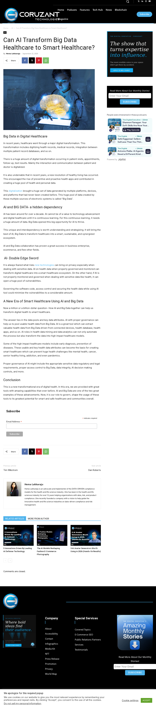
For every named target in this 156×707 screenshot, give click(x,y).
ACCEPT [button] (146, 700)
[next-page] (10, 560)
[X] (32, 60)
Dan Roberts (94, 470)
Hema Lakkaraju (13, 53)
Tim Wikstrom (10, 470)
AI (12, 28)
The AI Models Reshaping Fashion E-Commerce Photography (48, 551)
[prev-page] (5, 560)
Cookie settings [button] (130, 700)
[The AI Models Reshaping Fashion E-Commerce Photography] (52, 535)
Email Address (14, 421)
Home (6, 28)
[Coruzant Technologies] (32, 15)
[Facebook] (25, 60)
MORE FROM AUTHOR (38, 518)
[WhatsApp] (46, 60)
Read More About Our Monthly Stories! (130, 90)
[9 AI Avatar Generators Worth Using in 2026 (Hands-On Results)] (86, 535)
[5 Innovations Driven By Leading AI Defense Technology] (18, 535)
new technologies (44, 265)
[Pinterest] (39, 60)
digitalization (15, 190)
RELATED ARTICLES (14, 518)
